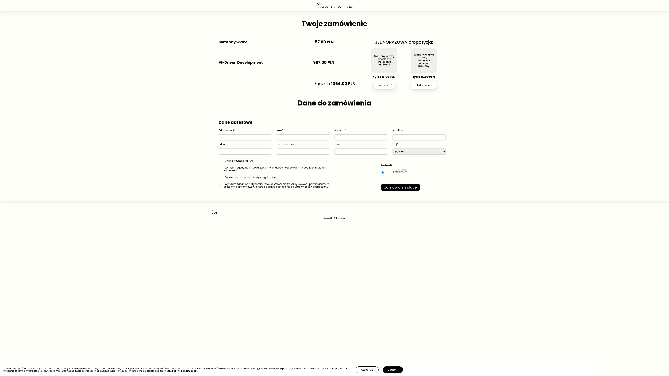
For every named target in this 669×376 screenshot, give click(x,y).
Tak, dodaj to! (384, 85)
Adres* (223, 144)
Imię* (280, 130)
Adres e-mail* (227, 130)
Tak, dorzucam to (423, 85)
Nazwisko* (340, 130)
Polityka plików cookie (185, 370)
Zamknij (393, 369)
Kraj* (395, 144)
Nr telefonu (399, 130)
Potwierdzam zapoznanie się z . (252, 177)
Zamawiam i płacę (400, 187)
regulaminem (270, 177)
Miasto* (339, 144)
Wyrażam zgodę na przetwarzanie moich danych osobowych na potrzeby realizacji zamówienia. (275, 169)
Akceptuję (367, 369)
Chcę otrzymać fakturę (239, 160)
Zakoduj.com (339, 218)
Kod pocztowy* (286, 144)
